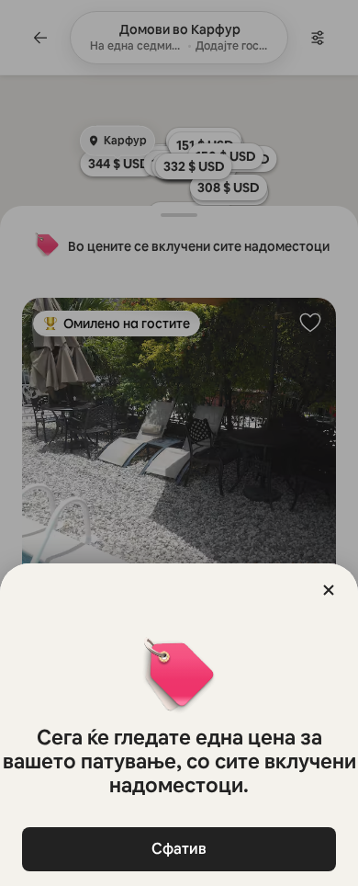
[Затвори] (328, 590)
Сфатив (179, 848)
